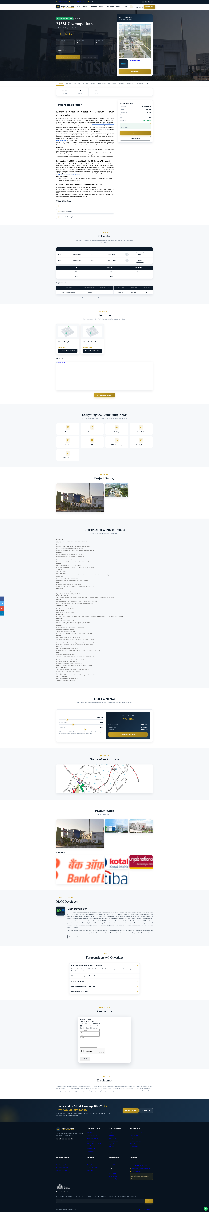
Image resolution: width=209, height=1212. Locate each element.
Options (84, 6)
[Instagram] (146, 2)
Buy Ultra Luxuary (113, 1141)
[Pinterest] (72, 1139)
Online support (113, 1162)
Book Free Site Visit (89, 57)
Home (78, 6)
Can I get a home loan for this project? (83, 986)
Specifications (102, 83)
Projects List (112, 1144)
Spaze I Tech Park (92, 1135)
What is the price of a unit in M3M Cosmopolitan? (86, 965)
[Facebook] (143, 2)
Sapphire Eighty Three (93, 1138)
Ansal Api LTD (134, 1135)
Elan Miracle (90, 1141)
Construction (130, 83)
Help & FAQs (112, 1165)
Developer (140, 83)
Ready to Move (110, 6)
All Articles (111, 1146)
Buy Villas (111, 1135)
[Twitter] (69, 1139)
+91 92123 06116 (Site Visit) (139, 1165)
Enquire (140, 254)
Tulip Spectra (90, 1151)
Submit (149, 1201)
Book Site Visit (135, 138)
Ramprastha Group (135, 1141)
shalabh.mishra (136, 1171)
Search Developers (114, 1179)
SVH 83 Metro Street (92, 1133)
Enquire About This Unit (68, 351)
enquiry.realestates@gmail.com (78, 1)
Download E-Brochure (105, 395)
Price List (68, 83)
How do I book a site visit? (79, 991)
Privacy (138, 1209)
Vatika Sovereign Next (62, 1170)
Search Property (113, 1173)
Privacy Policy (90, 1165)
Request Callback (130, 1110)
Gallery (93, 83)
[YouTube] (149, 2)
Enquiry (125, 6)
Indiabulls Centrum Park (63, 1173)
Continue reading (74, 936)
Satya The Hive (91, 1148)
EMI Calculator (112, 83)
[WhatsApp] (206, 1209)
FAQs (147, 83)
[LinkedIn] (152, 2)
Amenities (85, 83)
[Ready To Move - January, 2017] (116, 826)
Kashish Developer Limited (137, 1133)
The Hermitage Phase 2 (62, 1165)
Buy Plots (111, 1133)
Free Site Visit (149, 6)
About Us (89, 1162)
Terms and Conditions (147, 1209)
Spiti (131, 1138)
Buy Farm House (113, 1138)
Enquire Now (135, 71)
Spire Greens (59, 1162)
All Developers (134, 1146)
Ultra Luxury (93, 6)
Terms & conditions (92, 1167)
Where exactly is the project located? (83, 976)
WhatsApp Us (146, 1110)
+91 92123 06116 (62, 1)
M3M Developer (64, 15)
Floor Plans (77, 83)
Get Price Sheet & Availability (68, 57)
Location (121, 83)
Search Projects (113, 1176)
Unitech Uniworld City (62, 1167)
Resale (118, 6)
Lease (101, 6)
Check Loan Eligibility (128, 734)
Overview (60, 83)
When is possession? (77, 981)
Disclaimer (90, 1170)
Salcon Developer (135, 1144)
